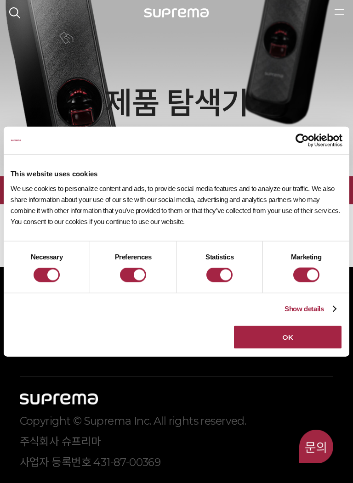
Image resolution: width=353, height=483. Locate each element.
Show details (304, 309)
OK (287, 336)
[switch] (133, 275)
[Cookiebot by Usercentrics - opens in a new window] (302, 140)
